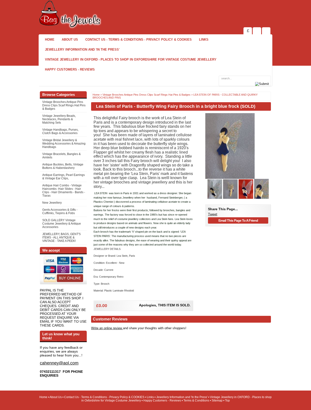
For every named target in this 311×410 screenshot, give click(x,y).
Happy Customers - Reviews (70, 69)
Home (49, 39)
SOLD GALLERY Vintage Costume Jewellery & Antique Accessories (61, 224)
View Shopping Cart (257, 30)
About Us (70, 39)
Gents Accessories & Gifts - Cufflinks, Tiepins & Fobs (60, 211)
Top (227, 400)
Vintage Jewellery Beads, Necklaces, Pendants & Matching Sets (59, 119)
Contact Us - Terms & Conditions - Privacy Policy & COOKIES (138, 39)
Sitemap (217, 400)
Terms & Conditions (196, 400)
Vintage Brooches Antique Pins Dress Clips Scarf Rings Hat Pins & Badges (64, 105)
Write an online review (107, 328)
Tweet (212, 214)
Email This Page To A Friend (238, 220)
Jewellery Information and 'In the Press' (82, 49)
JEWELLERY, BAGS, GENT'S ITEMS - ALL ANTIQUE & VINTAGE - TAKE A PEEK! (61, 237)
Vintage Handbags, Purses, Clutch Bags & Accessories (60, 131)
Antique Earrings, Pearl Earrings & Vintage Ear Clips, (63, 176)
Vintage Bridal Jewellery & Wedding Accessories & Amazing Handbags (64, 143)
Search (266, 30)
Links (203, 39)
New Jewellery (52, 202)
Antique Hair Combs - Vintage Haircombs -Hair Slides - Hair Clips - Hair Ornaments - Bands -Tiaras (63, 190)
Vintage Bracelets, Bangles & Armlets (61, 155)
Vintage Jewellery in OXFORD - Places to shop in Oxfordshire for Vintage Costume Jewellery (130, 59)
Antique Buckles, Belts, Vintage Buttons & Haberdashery (62, 166)
